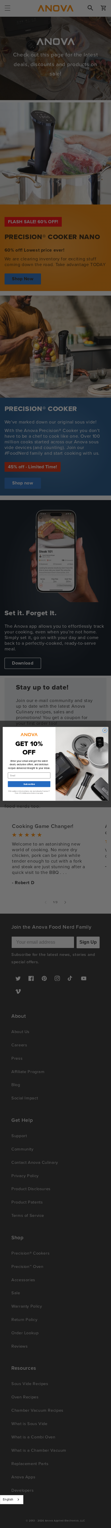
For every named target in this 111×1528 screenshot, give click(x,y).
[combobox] (11, 1499)
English (8, 1499)
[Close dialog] (104, 730)
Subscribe (29, 784)
